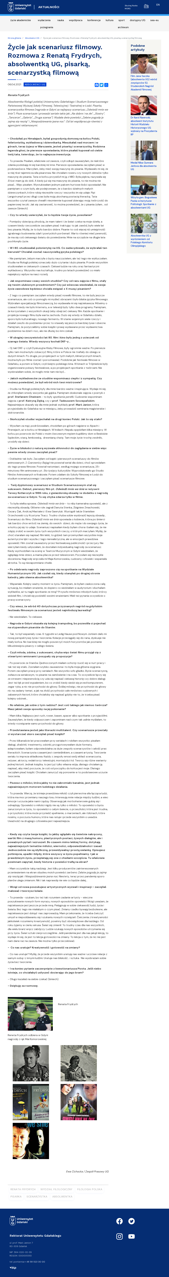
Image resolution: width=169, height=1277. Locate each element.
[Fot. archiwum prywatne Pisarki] (31, 1064)
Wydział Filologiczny (56, 1189)
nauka (60, 20)
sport (121, 20)
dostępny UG (137, 20)
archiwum (123, 27)
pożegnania (46, 27)
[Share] (106, 84)
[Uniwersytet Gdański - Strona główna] (19, 7)
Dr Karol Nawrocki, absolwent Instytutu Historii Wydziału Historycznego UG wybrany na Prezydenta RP (144, 126)
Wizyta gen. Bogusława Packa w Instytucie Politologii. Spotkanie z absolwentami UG (144, 202)
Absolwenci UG (32, 38)
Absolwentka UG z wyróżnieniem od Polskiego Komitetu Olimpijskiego (141, 240)
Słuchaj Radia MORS (131, 7)
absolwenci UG (35, 84)
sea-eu (154, 20)
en (158, 4)
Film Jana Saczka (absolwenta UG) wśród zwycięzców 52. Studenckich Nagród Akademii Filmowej (144, 82)
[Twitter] (101, 84)
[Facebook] (96, 84)
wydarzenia (44, 20)
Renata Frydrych (23, 1189)
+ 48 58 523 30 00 (35, 1261)
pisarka (16, 1196)
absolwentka (62, 1196)
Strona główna (14, 38)
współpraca (75, 20)
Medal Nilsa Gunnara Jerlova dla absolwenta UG (143, 166)
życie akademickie (20, 20)
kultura (109, 20)
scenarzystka (37, 1196)
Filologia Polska (89, 1189)
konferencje (94, 20)
